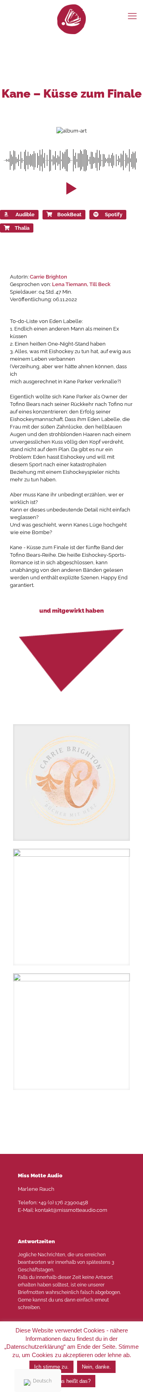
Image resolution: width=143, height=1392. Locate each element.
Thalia (22, 228)
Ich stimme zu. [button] (51, 1367)
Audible (25, 214)
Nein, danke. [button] (96, 1367)
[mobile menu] (132, 16)
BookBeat (69, 214)
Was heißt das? (72, 1381)
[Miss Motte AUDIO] (71, 19)
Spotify (113, 214)
